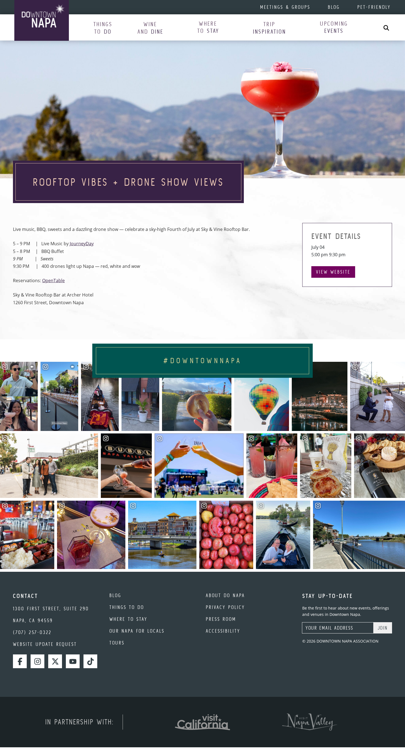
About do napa (225, 595)
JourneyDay (82, 244)
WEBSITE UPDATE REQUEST (45, 644)
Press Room (221, 619)
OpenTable (53, 280)
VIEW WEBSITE (333, 272)
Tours (117, 643)
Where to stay (128, 619)
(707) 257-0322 (32, 632)
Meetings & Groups (285, 7)
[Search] (386, 27)
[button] (102, 27)
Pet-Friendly (374, 7)
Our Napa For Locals (136, 631)
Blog (334, 7)
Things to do (126, 607)
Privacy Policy (225, 607)
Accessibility (223, 631)
